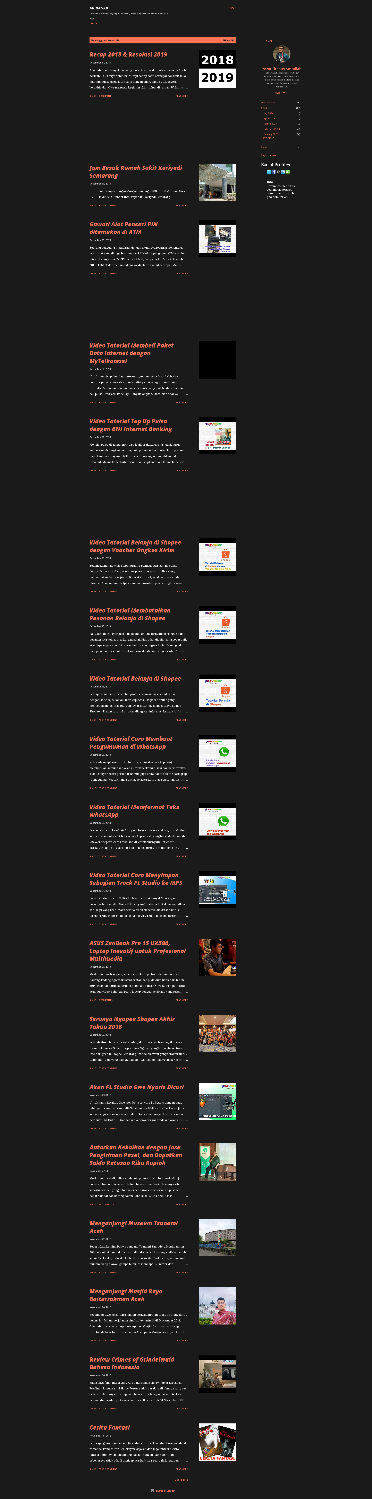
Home (94, 23)
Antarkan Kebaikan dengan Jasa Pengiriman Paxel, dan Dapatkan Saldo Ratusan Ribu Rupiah (136, 1155)
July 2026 (268, 113)
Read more (182, 96)
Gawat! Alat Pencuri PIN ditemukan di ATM (124, 228)
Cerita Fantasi (110, 1427)
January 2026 (271, 134)
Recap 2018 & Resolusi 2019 (128, 54)
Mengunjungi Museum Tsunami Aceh (134, 1227)
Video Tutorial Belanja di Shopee (135, 678)
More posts (181, 1480)
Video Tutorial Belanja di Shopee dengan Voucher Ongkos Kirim (135, 546)
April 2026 (269, 118)
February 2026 (272, 128)
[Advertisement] (139, 131)
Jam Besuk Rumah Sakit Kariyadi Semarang (136, 171)
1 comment (105, 96)
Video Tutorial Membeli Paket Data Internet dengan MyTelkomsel (132, 353)
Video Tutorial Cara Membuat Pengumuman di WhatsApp (131, 742)
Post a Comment (108, 205)
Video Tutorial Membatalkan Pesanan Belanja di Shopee (130, 614)
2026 (264, 107)
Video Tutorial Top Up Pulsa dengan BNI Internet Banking (131, 425)
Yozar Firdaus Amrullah (282, 68)
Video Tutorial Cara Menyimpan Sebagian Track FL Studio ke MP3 (136, 879)
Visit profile (282, 92)
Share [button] (93, 96)
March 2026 (270, 123)
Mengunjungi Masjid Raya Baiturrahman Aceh (126, 1295)
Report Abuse (268, 155)
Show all (229, 40)
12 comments (106, 1204)
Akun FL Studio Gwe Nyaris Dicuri (137, 1087)
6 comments (105, 1000)
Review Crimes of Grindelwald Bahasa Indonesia (132, 1363)
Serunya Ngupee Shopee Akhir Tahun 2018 (132, 1022)
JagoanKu (99, 8)
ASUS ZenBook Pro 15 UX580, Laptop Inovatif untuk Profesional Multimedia (138, 950)
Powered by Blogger (164, 1490)
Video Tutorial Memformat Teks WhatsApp (134, 811)
